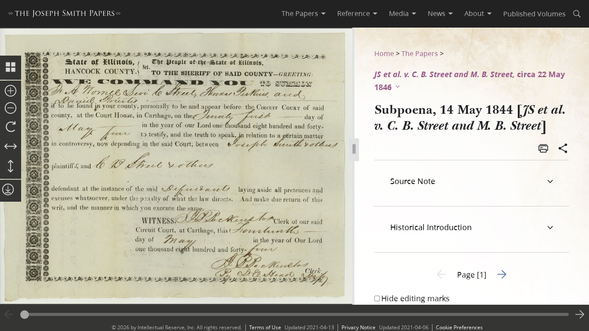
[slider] (294, 314)
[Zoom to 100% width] (10, 147)
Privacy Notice (358, 327)
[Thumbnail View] (10, 67)
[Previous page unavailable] (9, 315)
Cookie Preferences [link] (459, 327)
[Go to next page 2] (580, 315)
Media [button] (399, 13)
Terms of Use (265, 327)
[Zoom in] (10, 91)
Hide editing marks (415, 298)
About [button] (474, 13)
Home (384, 53)
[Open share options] (563, 149)
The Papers (419, 53)
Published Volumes (534, 14)
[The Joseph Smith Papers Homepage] (64, 15)
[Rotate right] (10, 127)
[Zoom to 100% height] (10, 167)
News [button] (436, 13)
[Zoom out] (10, 109)
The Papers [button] (300, 13)
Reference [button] (353, 13)
